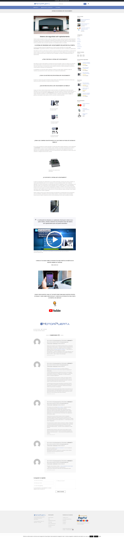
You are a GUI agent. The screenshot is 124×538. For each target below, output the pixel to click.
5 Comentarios (44, 329)
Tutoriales (79, 48)
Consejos (36, 330)
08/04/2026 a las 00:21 (51, 355)
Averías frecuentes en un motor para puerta (85, 24)
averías (78, 38)
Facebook (64, 520)
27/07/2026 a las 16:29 (51, 453)
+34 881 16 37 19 (65, 517)
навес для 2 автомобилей (59, 447)
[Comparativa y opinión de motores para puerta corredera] (78, 28)
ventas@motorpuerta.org (67, 519)
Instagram (64, 522)
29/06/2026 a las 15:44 (51, 393)
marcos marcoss (37, 329)
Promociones (79, 46)
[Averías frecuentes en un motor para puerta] (78, 24)
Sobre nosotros (50, 517)
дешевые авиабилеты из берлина (59, 349)
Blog (49, 519)
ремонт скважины (60, 407)
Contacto (58, 7)
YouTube (64, 523)
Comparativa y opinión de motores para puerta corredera (85, 29)
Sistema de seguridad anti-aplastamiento (85, 20)
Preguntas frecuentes (52, 520)
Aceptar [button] (91, 536)
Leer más (87, 536)
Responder (71, 340)
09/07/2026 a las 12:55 (51, 434)
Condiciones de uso (51, 525)
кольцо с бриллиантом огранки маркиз (67, 466)
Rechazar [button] (96, 536)
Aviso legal (50, 522)
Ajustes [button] (99, 536)
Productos (43, 330)
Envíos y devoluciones (52, 523)
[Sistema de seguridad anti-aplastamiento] (55, 25)
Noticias (78, 43)
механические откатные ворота (55, 368)
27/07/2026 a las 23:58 (51, 470)
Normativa (39, 330)
